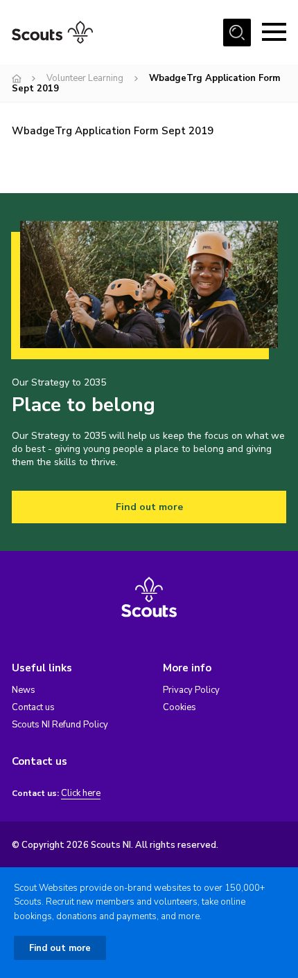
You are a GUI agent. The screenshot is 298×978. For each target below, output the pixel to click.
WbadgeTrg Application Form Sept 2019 (112, 131)
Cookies (179, 707)
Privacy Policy (191, 690)
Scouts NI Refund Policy (60, 724)
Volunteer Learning (84, 78)
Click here (80, 793)
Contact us (33, 707)
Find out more (149, 507)
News (23, 690)
